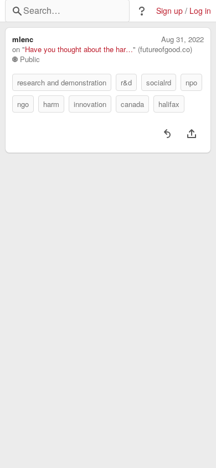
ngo (23, 104)
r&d (126, 82)
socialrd (158, 82)
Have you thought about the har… (79, 49)
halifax (168, 104)
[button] (142, 11)
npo (191, 82)
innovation (90, 104)
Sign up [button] (169, 11)
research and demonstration (61, 82)
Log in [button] (200, 11)
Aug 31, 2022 (182, 39)
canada (132, 104)
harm (51, 104)
